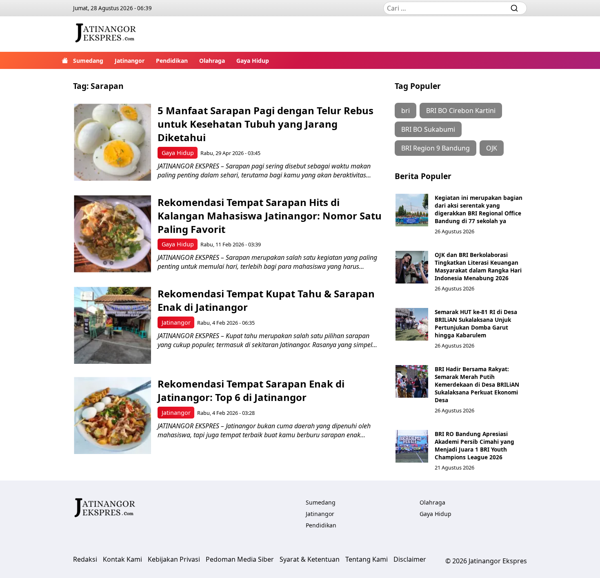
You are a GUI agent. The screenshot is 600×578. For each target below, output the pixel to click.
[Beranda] (65, 60)
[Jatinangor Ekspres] (106, 34)
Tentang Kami (366, 559)
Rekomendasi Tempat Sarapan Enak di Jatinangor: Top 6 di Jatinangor (251, 390)
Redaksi (85, 559)
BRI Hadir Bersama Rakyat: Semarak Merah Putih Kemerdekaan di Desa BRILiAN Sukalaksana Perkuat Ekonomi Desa (477, 384)
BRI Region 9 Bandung (435, 148)
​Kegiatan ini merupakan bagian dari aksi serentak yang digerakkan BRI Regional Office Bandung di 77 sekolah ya (478, 209)
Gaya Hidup (252, 60)
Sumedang (88, 60)
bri (405, 110)
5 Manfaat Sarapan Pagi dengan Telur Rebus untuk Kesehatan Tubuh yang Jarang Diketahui (265, 124)
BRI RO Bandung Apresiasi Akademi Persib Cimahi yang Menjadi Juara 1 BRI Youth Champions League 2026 (474, 445)
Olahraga (212, 60)
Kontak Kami (122, 559)
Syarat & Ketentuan (310, 559)
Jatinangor (129, 60)
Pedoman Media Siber (240, 559)
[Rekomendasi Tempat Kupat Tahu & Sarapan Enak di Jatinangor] (112, 325)
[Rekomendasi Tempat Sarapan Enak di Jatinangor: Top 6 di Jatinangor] (112, 415)
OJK (491, 148)
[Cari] (514, 8)
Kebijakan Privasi (174, 559)
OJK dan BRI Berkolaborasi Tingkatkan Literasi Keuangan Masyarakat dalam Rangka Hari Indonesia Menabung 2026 (478, 266)
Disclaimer (409, 559)
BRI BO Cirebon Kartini (461, 110)
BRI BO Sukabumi (428, 129)
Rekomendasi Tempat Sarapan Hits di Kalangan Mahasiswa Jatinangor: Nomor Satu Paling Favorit (270, 215)
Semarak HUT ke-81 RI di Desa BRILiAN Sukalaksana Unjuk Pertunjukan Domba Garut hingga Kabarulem (476, 323)
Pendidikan (172, 60)
